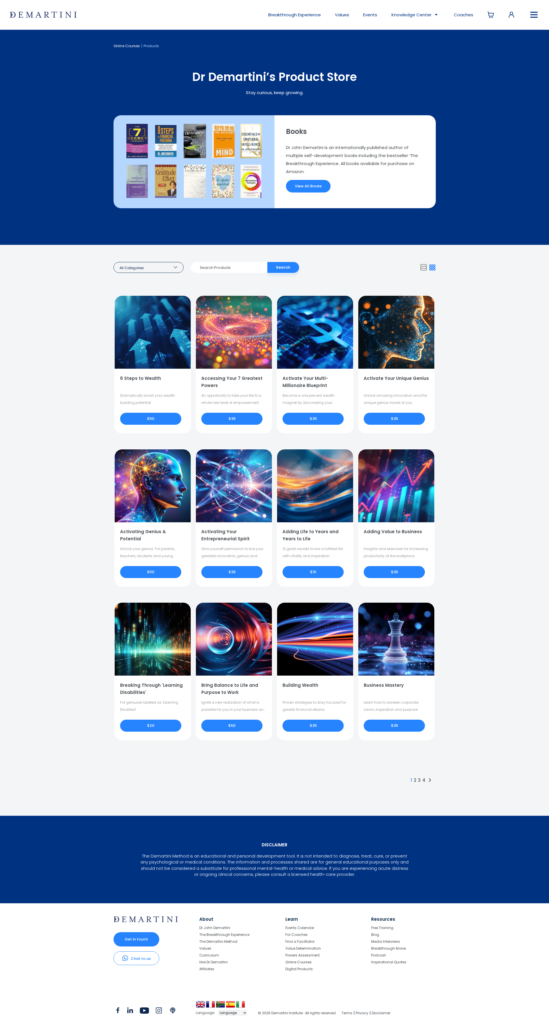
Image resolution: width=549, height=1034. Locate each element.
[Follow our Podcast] (173, 1011)
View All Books (308, 186)
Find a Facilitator (300, 941)
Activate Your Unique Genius (396, 378)
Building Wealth (300, 685)
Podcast (378, 955)
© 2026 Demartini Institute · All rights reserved (297, 1013)
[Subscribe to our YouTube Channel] (144, 1011)
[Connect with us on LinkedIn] (130, 1011)
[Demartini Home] (146, 921)
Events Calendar (299, 928)
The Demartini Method (218, 941)
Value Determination (303, 948)
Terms (346, 1013)
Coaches (463, 15)
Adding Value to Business (393, 532)
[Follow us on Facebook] (118, 1011)
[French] (211, 1006)
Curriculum (209, 955)
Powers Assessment (302, 955)
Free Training (382, 928)
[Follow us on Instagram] (159, 1011)
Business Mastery (384, 685)
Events (370, 15)
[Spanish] (231, 1006)
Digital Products (299, 968)
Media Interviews (385, 941)
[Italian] (241, 1006)
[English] (201, 1006)
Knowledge (411, 15)
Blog (375, 934)
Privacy (362, 1013)
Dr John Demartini (214, 928)
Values (342, 15)
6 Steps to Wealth (140, 378)
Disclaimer (381, 1013)
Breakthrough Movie (388, 948)
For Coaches (296, 934)
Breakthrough (294, 15)
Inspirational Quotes (388, 962)
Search (283, 267)
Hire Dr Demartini (213, 962)
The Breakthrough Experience (224, 934)
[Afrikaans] (221, 1006)
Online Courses (127, 45)
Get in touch (136, 939)
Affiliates (206, 968)
